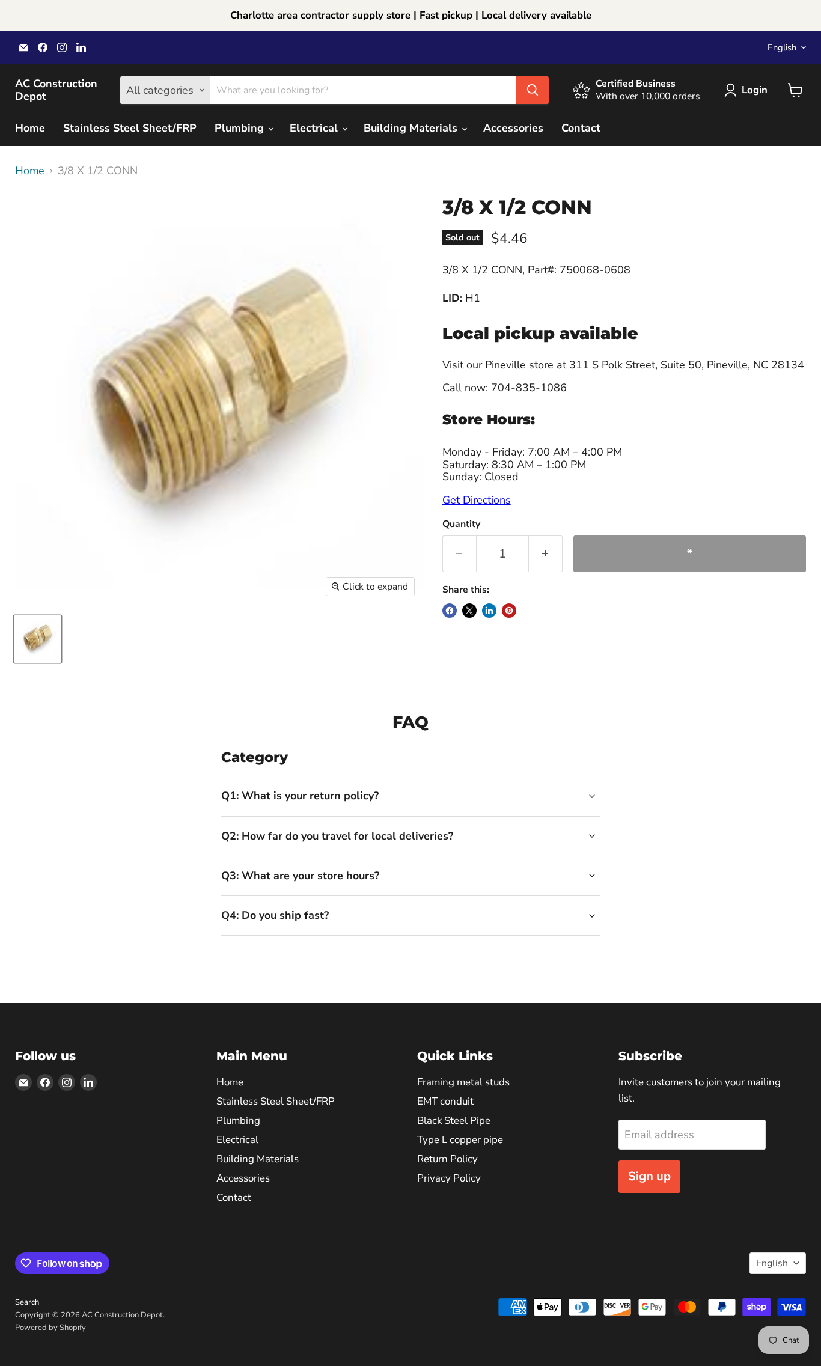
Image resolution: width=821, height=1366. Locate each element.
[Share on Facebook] (449, 610)
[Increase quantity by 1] (546, 553)
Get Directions (476, 500)
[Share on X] (469, 610)
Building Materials (412, 128)
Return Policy (447, 1159)
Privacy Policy (449, 1178)
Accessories (513, 128)
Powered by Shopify (50, 1327)
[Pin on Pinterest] (509, 610)
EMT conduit (445, 1101)
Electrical (315, 128)
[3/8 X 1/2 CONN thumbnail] (37, 639)
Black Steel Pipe (453, 1120)
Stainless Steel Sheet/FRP (130, 128)
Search (27, 1302)
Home (30, 128)
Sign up (649, 1176)
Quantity (461, 524)
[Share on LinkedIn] (489, 610)
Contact (580, 128)
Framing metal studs (463, 1082)
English (782, 47)
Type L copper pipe (460, 1140)
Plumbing (241, 128)
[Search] (532, 90)
